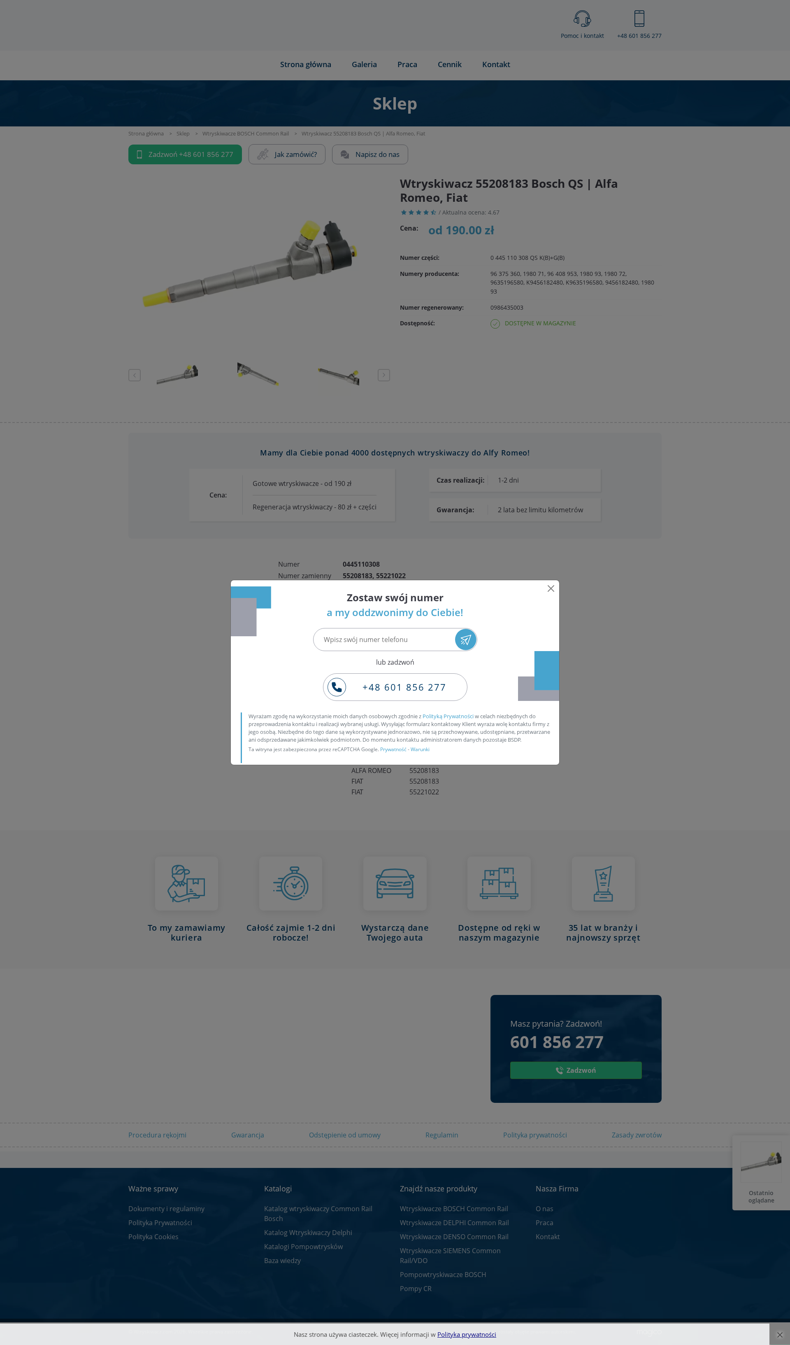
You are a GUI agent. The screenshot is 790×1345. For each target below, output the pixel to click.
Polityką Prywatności (448, 716)
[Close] (551, 588)
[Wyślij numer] (465, 639)
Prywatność (393, 749)
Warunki (420, 749)
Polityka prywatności (466, 1334)
